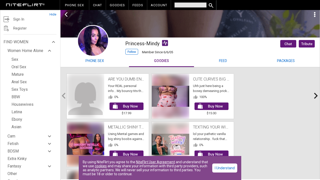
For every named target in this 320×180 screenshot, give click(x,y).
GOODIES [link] (117, 5)
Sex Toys (20, 89)
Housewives (23, 104)
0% (116, 97)
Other (12, 173)
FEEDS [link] (137, 5)
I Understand (225, 168)
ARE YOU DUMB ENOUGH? (131, 79)
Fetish (13, 143)
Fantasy (14, 166)
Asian (16, 126)
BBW (16, 96)
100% (203, 97)
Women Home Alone (25, 50)
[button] (30, 13)
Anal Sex (19, 82)
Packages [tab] (286, 61)
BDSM (13, 151)
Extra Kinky (17, 158)
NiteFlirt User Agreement (155, 162)
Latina (17, 112)
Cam (11, 136)
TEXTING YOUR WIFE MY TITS (219, 127)
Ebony (17, 119)
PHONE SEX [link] (74, 5)
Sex (15, 59)
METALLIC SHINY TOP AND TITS (136, 127)
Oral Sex (19, 66)
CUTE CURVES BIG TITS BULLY (220, 79)
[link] (25, 5)
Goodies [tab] (161, 61)
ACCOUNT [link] (159, 5)
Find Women (16, 42)
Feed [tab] (223, 61)
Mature (18, 74)
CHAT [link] (97, 5)
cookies (101, 166)
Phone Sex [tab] (95, 61)
